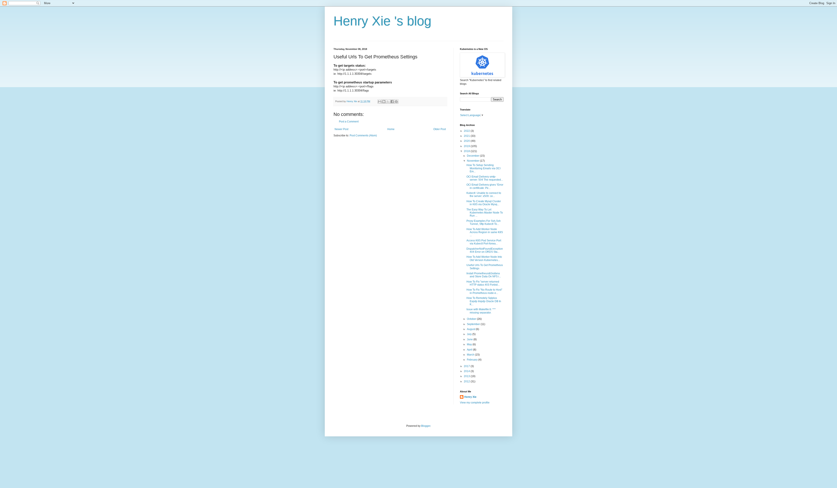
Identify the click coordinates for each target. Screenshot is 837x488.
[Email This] (380, 101)
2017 (467, 366)
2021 (467, 135)
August (471, 329)
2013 (467, 376)
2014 (467, 371)
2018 (467, 151)
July (469, 334)
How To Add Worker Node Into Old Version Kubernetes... (484, 258)
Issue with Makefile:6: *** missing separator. (481, 311)
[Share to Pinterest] (396, 101)
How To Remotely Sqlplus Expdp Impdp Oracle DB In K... (483, 301)
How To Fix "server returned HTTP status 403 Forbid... (483, 283)
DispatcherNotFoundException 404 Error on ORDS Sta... (484, 250)
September (474, 324)
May (470, 344)
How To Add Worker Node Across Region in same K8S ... (484, 232)
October (472, 318)
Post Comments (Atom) (363, 135)
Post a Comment (349, 121)
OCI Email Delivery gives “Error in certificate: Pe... (484, 186)
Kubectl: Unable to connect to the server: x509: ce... (483, 194)
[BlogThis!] (384, 101)
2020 (467, 140)
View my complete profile (475, 402)
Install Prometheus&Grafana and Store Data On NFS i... (483, 275)
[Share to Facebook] (392, 101)
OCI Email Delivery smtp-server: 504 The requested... (484, 178)
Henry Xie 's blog (382, 21)
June (470, 339)
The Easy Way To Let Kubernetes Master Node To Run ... (484, 212)
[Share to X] (388, 101)
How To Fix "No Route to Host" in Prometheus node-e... (484, 291)
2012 (467, 381)
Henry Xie (470, 396)
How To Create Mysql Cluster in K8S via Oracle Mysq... (483, 203)
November (473, 160)
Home (391, 129)
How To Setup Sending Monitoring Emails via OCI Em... (483, 168)
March (471, 354)
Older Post (439, 129)
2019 (467, 146)
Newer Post (341, 129)
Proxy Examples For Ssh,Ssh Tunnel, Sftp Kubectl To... (483, 222)
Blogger (425, 425)
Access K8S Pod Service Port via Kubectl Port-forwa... (483, 242)
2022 (467, 130)
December (473, 155)
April (470, 349)
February (472, 359)
